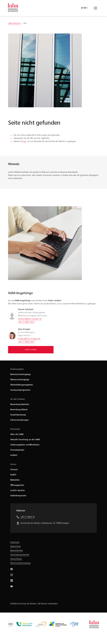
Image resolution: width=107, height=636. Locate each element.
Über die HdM (16, 434)
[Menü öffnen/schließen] (96, 8)
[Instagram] (11, 575)
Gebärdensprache (18, 496)
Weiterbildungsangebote (21, 385)
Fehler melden (31, 350)
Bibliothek (14, 480)
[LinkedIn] (11, 580)
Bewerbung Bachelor (19, 404)
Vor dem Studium (17, 399)
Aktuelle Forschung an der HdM (25, 440)
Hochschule (15, 429)
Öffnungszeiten (17, 485)
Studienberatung (18, 415)
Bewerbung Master (19, 410)
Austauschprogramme (20, 390)
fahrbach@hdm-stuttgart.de (30, 319)
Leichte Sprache (17, 490)
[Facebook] (11, 569)
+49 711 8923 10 (27, 517)
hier (24, 141)
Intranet (14, 470)
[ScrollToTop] (101, 630)
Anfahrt (13, 455)
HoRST (13, 475)
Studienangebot (17, 369)
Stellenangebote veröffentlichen (24, 445)
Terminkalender (17, 450)
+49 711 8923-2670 (26, 322)
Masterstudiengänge (19, 380)
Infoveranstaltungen (19, 420)
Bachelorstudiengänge (20, 374)
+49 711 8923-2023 (26, 342)
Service (13, 464)
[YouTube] (11, 586)
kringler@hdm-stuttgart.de (29, 339)
